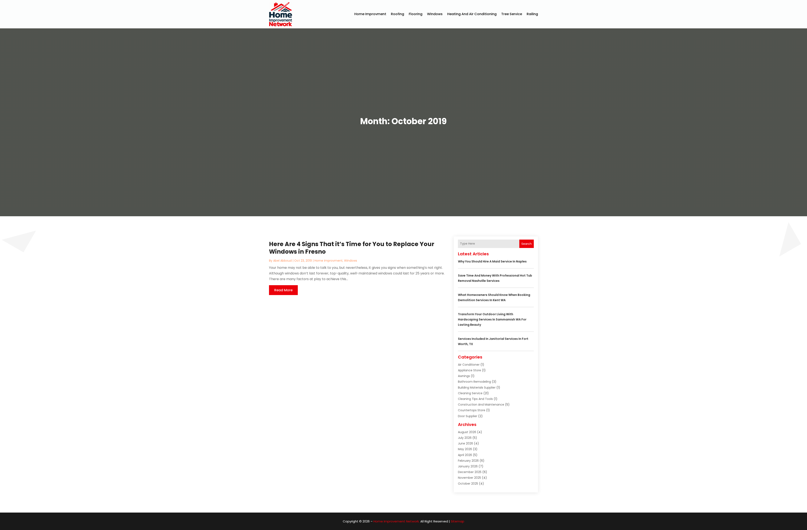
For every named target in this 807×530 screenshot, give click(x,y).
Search (526, 244)
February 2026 (468, 461)
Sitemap (457, 521)
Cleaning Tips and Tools (475, 399)
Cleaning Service (470, 393)
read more (283, 290)
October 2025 (468, 483)
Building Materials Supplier (477, 387)
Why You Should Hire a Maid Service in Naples (492, 261)
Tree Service (511, 14)
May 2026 (465, 449)
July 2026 (465, 438)
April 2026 (465, 455)
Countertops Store (471, 410)
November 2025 (469, 478)
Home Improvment (370, 14)
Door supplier (467, 416)
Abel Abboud (282, 260)
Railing (532, 14)
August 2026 (467, 432)
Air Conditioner (469, 365)
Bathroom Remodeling (474, 382)
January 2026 (468, 466)
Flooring (415, 14)
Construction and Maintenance (481, 404)
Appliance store (469, 370)
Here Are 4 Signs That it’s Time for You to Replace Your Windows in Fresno (351, 248)
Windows (435, 14)
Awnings (464, 376)
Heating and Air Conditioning (472, 14)
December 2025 (469, 472)
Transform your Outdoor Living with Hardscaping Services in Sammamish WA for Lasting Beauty (492, 319)
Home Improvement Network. (396, 521)
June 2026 (465, 443)
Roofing (397, 14)
